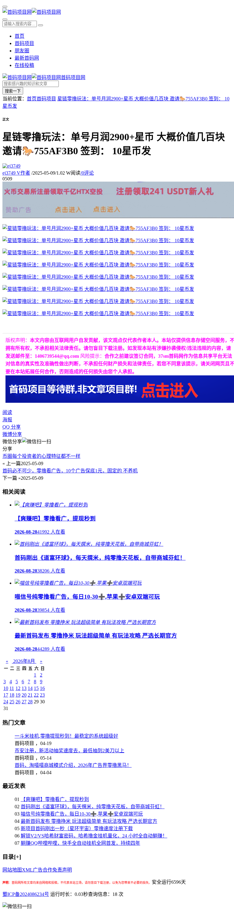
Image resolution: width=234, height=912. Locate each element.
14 (30, 688)
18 (11, 695)
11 (11, 688)
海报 (7, 419)
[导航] (4, 7)
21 (30, 695)
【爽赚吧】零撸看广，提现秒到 (55, 799)
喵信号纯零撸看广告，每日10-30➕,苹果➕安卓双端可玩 (82, 813)
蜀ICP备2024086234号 (25, 894)
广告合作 (42, 869)
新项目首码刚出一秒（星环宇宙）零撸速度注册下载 (77, 828)
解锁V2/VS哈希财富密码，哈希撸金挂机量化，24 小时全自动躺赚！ (94, 835)
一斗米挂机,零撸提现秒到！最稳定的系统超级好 (66, 736)
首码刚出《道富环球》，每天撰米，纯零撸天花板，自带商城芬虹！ (93, 806)
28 (30, 701)
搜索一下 (13, 91)
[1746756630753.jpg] (98, 289)
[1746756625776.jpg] (98, 264)
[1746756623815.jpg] (98, 252)
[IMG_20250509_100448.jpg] (98, 228)
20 (24, 695)
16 (42, 688)
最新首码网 (27, 58)
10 (5, 688)
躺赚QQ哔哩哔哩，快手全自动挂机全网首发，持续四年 (80, 843)
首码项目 (24, 43)
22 (36, 695)
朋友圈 (22, 50)
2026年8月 (24, 661)
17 (5, 695)
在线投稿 (24, 65)
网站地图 (12, 869)
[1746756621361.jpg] (98, 240)
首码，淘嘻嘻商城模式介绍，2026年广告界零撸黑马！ (73, 765)
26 (18, 701)
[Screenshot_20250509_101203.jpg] (98, 277)
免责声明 (62, 869)
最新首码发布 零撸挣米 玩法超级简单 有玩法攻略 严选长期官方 (89, 821)
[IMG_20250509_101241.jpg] (98, 301)
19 (18, 695)
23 (42, 695)
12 (18, 688)
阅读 (7, 412)
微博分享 (12, 434)
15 (36, 688)
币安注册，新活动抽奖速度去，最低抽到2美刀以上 (69, 750)
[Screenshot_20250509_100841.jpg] (98, 313)
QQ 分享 (11, 427)
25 (11, 701)
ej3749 (16, 173)
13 (24, 688)
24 (5, 701)
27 (24, 701)
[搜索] (4, 19)
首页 (19, 36)
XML (27, 869)
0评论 (87, 173)
